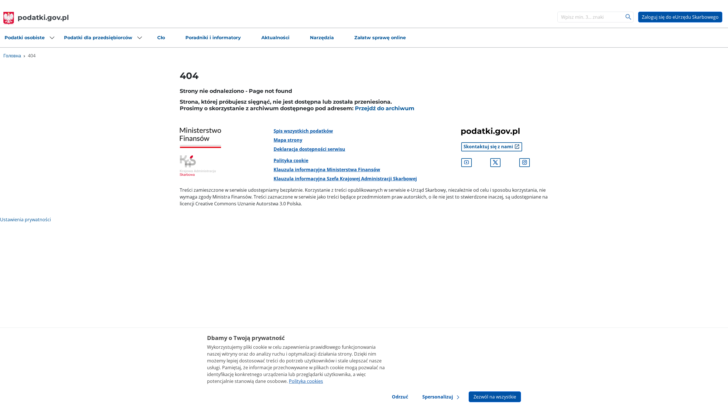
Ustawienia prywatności (25, 219)
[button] (29, 37)
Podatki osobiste (25, 37)
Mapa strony (288, 140)
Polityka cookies (306, 381)
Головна (12, 56)
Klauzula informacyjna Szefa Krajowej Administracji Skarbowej (345, 179)
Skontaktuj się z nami (489, 146)
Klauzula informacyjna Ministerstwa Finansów (327, 169)
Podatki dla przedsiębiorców (98, 37)
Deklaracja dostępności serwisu (309, 149)
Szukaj (628, 17)
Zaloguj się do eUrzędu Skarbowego (680, 17)
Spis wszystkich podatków (303, 131)
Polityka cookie (291, 160)
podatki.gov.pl (43, 17)
